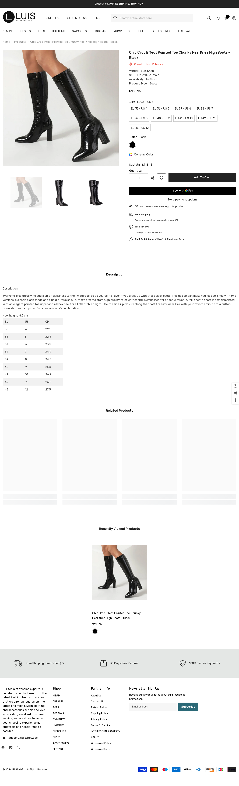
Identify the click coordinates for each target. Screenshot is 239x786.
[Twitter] (18, 747)
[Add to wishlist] (161, 177)
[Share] (154, 178)
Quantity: (135, 170)
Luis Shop (147, 71)
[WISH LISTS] (218, 18)
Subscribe (188, 706)
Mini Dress (52, 18)
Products (20, 41)
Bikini (97, 18)
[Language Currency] (234, 18)
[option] (61, 108)
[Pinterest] (3, 747)
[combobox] (155, 18)
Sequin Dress (77, 18)
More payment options (182, 199)
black (95, 631)
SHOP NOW (137, 3)
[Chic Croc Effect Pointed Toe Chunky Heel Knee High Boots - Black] (119, 572)
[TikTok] (10, 747)
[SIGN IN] (209, 18)
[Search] (152, 18)
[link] (30, 496)
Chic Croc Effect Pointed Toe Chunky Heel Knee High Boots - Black (116, 615)
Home (6, 41)
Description (115, 274)
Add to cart (202, 177)
